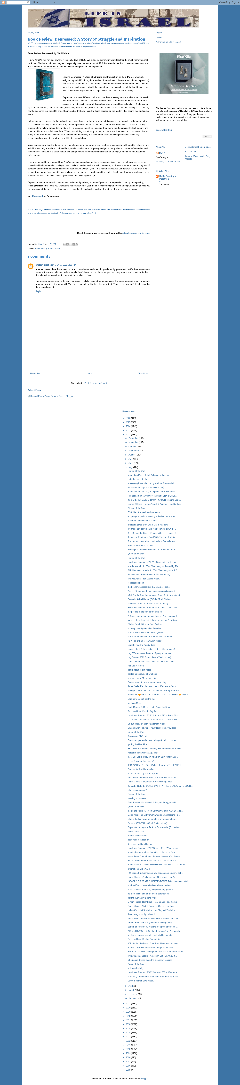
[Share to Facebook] (73, 244)
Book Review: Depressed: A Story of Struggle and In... (153, 802)
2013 (128, 1036)
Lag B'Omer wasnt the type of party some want (150, 653)
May (130, 467)
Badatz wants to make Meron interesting (147, 682)
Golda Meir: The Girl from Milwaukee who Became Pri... (154, 815)
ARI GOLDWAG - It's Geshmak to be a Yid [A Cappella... (155, 931)
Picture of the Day (136, 471)
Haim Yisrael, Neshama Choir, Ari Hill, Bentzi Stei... (152, 661)
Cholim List (190, 151)
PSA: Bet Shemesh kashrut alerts (144, 512)
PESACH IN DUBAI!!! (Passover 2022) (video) (150, 922)
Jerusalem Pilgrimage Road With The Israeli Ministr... (153, 537)
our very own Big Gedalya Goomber (144, 628)
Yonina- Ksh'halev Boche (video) (143, 898)
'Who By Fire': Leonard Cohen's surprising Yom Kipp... (153, 620)
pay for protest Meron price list (142, 678)
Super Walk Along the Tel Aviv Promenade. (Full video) (153, 827)
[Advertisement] (89, 355)
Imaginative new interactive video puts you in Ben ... (152, 852)
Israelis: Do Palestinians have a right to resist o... (151, 947)
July (130, 459)
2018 (128, 1016)
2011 (128, 1045)
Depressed (37, 196)
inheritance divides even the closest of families (150, 960)
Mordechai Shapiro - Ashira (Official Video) (148, 603)
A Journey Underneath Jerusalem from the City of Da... (154, 976)
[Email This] (64, 244)
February (132, 994)
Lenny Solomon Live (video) (141, 761)
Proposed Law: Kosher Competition (144, 939)
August (132, 455)
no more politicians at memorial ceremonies (148, 893)
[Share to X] (70, 244)
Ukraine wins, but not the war (141, 699)
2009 (128, 1053)
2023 (128, 430)
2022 (128, 434)
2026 (128, 418)
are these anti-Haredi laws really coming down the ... (152, 529)
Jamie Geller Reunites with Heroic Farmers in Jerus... (153, 686)
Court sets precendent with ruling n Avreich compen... (153, 740)
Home (89, 373)
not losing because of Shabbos (142, 674)
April (130, 986)
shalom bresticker (45, 265)
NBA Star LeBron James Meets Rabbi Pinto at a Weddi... (155, 595)
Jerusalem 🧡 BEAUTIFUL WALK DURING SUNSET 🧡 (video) (158, 694)
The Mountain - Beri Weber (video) (144, 579)
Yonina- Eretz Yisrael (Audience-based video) (149, 885)
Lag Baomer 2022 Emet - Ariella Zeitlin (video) (149, 657)
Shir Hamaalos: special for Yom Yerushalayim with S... (153, 570)
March (131, 990)
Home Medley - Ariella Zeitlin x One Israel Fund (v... (152, 877)
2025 (128, 422)
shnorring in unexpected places (142, 520)
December (133, 438)
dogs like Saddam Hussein (140, 844)
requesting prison (136, 583)
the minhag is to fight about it (141, 914)
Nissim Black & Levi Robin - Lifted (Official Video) (151, 649)
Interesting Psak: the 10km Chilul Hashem (148, 525)
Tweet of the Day (136, 831)
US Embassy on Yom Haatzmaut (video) (147, 724)
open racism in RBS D (138, 840)
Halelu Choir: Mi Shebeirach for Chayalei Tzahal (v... (152, 910)
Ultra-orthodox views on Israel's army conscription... (152, 819)
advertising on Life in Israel (136, 233)
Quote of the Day (136, 553)
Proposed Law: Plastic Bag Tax (142, 711)
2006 (128, 1066)
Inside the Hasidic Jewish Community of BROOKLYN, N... (155, 811)
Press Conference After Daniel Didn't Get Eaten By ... (153, 860)
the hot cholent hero (137, 835)
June (131, 463)
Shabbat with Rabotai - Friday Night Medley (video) (152, 728)
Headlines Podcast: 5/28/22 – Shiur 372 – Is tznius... (153, 562)
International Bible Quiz (139, 869)
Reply (38, 291)
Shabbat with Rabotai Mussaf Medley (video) (149, 574)
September (133, 450)
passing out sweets (137, 798)
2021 (128, 1003)
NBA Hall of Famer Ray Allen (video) (145, 641)
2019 (128, 1012)
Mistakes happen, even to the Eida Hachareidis (150, 935)
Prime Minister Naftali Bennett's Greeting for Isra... (152, 906)
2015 (128, 1028)
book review (40, 248)
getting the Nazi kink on (139, 744)
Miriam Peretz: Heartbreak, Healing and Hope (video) (152, 902)
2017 (128, 1020)
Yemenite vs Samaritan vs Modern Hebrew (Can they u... (155, 856)
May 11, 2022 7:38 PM (65, 265)
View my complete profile (168, 161)
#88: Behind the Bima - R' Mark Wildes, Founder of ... (153, 533)
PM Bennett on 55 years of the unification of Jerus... (152, 496)
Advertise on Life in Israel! (168, 42)
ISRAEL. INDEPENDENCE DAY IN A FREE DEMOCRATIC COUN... (160, 786)
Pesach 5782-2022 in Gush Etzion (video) (147, 823)
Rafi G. (41, 244)
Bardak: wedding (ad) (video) (141, 645)
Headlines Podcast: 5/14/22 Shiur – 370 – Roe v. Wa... (153, 715)
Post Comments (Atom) (95, 383)
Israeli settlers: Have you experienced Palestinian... (152, 491)
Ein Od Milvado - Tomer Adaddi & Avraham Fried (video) (154, 504)
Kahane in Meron (136, 666)
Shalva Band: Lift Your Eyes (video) (144, 624)
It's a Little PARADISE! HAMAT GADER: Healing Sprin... (155, 500)
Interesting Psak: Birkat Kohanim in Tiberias (148, 475)
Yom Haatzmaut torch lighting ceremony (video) (150, 889)
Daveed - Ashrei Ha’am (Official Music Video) (149, 599)
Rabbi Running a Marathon (167, 177)
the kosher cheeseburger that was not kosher (149, 587)
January (132, 998)
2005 (128, 1070)
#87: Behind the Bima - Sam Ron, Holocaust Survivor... (154, 943)
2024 (128, 426)
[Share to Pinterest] (76, 244)
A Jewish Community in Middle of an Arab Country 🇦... (154, 616)
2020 (128, 1007)
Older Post (143, 373)
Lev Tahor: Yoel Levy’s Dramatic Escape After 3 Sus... (153, 719)
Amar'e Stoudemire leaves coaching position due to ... (153, 591)
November (133, 442)
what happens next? (137, 790)
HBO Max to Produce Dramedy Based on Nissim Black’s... (156, 748)
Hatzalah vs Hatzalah (138, 479)
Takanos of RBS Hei (137, 736)
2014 (128, 1032)
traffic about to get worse (139, 670)
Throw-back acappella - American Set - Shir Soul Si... (153, 956)
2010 (128, 1049)
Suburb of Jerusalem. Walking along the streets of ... (153, 927)
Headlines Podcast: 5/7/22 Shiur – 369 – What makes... (154, 848)
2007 (128, 1061)
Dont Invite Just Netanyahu (140, 769)
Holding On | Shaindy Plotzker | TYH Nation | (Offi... (152, 549)
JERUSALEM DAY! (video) (140, 545)
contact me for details (49, 47)
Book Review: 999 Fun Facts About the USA (149, 707)
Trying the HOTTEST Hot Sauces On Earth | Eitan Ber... (154, 690)
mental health (54, 248)
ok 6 (161, 181)
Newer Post (35, 373)
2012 (128, 1041)
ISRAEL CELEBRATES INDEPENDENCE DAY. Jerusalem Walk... (159, 881)
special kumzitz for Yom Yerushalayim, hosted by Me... (154, 566)
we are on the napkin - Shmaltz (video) (146, 487)
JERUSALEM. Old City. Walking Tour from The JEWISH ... (156, 765)
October (132, 446)
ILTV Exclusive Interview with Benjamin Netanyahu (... (153, 757)
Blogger (143, 1078)
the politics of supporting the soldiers (145, 612)
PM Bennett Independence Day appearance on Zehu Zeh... (155, 873)
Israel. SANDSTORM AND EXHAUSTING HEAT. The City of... (157, 864)
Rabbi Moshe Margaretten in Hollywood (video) (150, 781)
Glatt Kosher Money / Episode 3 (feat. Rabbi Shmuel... (153, 777)
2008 (128, 1057)
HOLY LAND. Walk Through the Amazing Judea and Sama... (156, 951)
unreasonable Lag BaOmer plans (143, 773)
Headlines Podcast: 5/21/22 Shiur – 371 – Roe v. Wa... (153, 607)
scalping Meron (135, 703)
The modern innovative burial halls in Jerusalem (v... (152, 541)
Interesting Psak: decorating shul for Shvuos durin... (152, 483)
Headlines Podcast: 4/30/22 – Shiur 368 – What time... (153, 972)
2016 (128, 1024)
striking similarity (136, 968)
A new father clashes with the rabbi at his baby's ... (152, 636)
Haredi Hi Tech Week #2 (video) (143, 753)
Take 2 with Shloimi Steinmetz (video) (145, 632)
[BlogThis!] (67, 244)
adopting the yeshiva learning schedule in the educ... (152, 516)
